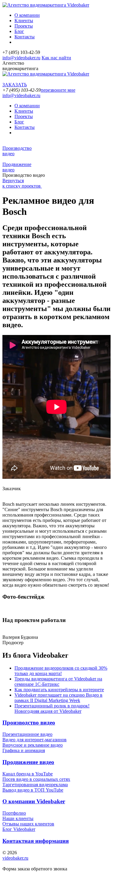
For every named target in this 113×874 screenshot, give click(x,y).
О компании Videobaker (33, 801)
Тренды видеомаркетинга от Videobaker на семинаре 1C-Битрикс (58, 681)
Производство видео (28, 722)
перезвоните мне (58, 90)
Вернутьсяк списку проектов (22, 183)
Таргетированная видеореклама (35, 784)
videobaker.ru (15, 858)
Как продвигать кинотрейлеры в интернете (59, 689)
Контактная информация (35, 841)
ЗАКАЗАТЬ (14, 84)
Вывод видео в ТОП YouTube (32, 790)
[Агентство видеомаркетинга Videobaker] (45, 4)
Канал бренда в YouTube (27, 773)
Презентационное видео (27, 734)
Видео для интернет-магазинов (34, 739)
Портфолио (14, 813)
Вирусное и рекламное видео (32, 745)
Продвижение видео (28, 762)
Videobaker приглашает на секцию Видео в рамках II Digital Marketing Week (58, 697)
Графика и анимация (23, 750)
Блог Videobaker (18, 829)
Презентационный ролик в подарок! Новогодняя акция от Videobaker (51, 708)
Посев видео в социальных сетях (36, 779)
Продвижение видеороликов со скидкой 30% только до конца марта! (60, 670)
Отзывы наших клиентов (28, 823)
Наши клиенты (17, 818)
